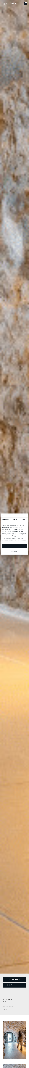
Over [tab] (24, 519)
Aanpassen (14, 551)
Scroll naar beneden (14, 967)
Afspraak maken (16, 985)
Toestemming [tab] (5, 519)
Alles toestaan (14, 546)
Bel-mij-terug (15, 979)
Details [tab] (15, 519)
